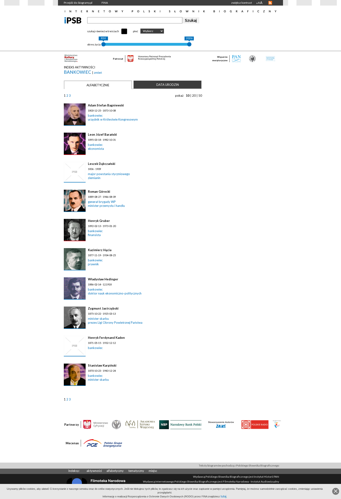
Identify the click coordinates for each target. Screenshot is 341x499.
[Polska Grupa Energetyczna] (102, 442)
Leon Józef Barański (102, 134)
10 (188, 95)
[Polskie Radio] (255, 424)
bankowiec (78, 72)
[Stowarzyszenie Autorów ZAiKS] (221, 424)
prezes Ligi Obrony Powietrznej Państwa (115, 322)
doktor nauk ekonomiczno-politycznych (115, 293)
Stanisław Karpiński (102, 365)
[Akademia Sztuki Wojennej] (140, 424)
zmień (98, 72)
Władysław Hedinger (103, 279)
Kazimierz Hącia (99, 250)
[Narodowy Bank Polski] (180, 424)
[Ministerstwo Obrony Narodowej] (116, 424)
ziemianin (94, 178)
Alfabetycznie (98, 85)
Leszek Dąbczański (101, 164)
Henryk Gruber (99, 221)
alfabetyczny (115, 471)
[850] (103, 44)
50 (200, 95)
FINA (105, 2)
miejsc (153, 471)
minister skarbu (98, 318)
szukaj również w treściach (103, 31)
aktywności (94, 471)
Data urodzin (167, 84)
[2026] (189, 44)
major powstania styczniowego (109, 174)
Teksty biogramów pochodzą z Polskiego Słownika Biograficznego (239, 465)
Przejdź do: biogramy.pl (78, 2)
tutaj (223, 496)
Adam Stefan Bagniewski (106, 105)
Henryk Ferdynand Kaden (106, 337)
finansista (94, 235)
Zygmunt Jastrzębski (103, 308)
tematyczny (136, 471)
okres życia (94, 44)
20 (194, 95)
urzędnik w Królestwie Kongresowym (113, 119)
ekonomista (96, 148)
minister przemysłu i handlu (106, 206)
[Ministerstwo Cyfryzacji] (95, 424)
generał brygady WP (102, 202)
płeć (135, 31)
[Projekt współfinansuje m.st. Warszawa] (277, 424)
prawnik (93, 264)
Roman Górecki (99, 191)
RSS (270, 3)
